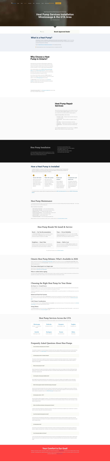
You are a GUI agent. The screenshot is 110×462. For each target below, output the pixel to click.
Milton (73, 332)
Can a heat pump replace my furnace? (39, 433)
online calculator (43, 351)
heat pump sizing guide (44, 309)
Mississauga (37, 324)
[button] (55, 346)
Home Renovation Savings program (48, 261)
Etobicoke (48, 324)
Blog (33, 3)
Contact (43, 3)
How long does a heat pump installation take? (41, 375)
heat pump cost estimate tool (46, 90)
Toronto (61, 332)
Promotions (29, 3)
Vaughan (73, 324)
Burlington (49, 332)
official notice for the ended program (42, 269)
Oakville (37, 332)
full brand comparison (60, 250)
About (21, 3)
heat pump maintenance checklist (62, 218)
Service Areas (38, 3)
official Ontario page (50, 390)
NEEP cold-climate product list (40, 70)
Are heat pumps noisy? (37, 424)
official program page (39, 77)
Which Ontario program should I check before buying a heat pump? (44, 384)
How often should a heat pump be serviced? (41, 414)
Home (18, 3)
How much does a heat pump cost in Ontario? (41, 346)
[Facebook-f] (64, 3)
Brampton (61, 324)
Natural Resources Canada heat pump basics (45, 44)
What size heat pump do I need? (38, 365)
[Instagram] (67, 3)
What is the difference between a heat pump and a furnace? (43, 405)
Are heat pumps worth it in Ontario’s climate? (41, 355)
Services (25, 3)
